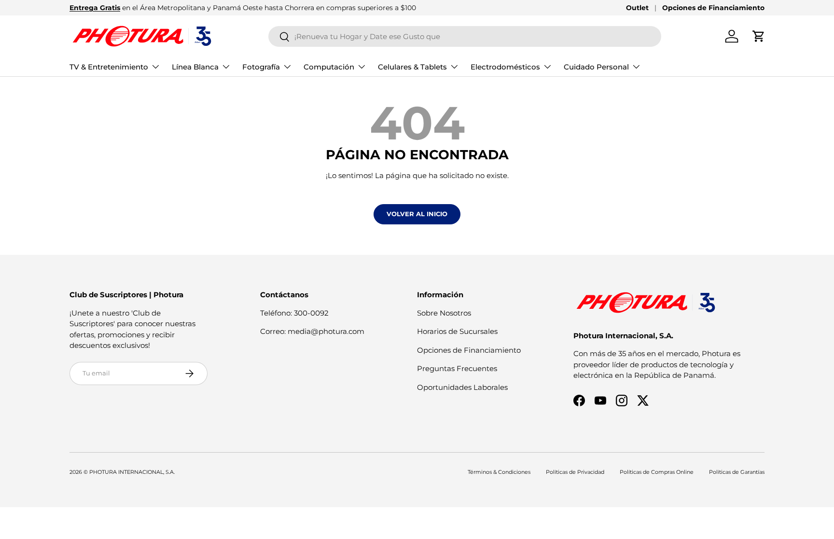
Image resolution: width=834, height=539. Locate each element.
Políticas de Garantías (736, 472)
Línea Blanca (195, 66)
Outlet (637, 8)
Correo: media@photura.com (312, 331)
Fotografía (261, 66)
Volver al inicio (417, 214)
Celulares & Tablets (412, 66)
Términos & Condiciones (499, 472)
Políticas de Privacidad (575, 472)
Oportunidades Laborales (462, 387)
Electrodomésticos (505, 66)
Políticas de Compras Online (657, 472)
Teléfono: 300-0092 (294, 313)
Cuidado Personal (596, 66)
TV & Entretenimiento (109, 66)
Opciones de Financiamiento (713, 8)
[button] (758, 36)
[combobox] (465, 36)
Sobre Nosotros (444, 313)
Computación (329, 66)
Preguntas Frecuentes (457, 368)
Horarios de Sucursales (457, 331)
